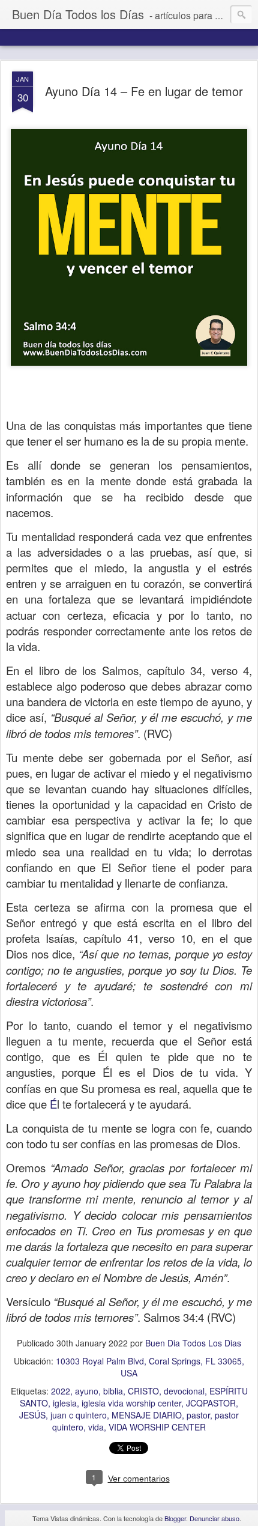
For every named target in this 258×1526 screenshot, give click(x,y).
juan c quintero (78, 1415)
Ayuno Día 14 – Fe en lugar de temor (144, 91)
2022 (60, 1391)
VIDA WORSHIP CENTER (157, 1427)
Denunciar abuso (214, 1518)
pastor (198, 1415)
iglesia (65, 1403)
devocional (184, 1391)
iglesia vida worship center (131, 1403)
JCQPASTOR (211, 1403)
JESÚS (32, 1415)
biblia (113, 1391)
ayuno (86, 1391)
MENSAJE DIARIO (147, 1415)
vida (96, 1427)
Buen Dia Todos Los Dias (193, 1343)
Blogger (175, 1518)
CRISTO (143, 1391)
